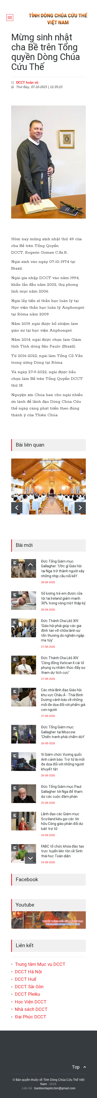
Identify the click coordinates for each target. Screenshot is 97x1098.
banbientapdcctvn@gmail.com (54, 1088)
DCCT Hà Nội (28, 971)
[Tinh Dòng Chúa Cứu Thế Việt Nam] (58, 24)
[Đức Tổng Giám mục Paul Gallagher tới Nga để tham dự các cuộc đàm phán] (23, 793)
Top (76, 1067)
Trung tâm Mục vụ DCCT (40, 964)
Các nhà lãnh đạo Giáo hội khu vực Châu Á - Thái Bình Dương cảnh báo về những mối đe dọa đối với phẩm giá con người (63, 699)
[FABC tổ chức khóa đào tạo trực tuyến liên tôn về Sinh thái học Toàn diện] (23, 853)
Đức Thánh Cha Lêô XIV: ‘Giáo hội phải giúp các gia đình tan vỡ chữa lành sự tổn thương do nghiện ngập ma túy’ (62, 630)
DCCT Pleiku (27, 994)
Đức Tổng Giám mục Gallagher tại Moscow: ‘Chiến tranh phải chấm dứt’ (63, 732)
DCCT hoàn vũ (27, 82)
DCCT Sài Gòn (29, 986)
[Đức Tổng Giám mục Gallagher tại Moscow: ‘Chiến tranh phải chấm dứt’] (23, 734)
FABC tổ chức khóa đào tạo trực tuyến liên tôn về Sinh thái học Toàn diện (62, 851)
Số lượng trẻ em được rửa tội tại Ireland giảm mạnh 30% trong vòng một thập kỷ (63, 598)
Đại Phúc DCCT (30, 1016)
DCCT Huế (25, 979)
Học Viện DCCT (31, 1001)
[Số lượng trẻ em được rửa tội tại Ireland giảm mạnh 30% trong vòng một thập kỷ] (23, 600)
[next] (80, 507)
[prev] (16, 507)
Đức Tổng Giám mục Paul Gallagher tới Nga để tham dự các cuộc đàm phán (62, 791)
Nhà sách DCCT (31, 1009)
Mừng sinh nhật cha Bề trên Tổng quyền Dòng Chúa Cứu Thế (45, 52)
